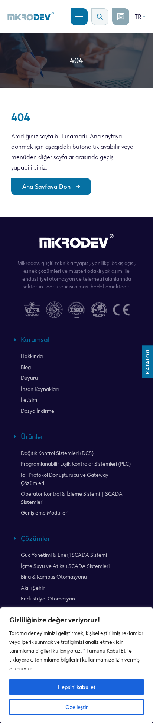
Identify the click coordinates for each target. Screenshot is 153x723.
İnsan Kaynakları (40, 389)
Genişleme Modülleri (44, 512)
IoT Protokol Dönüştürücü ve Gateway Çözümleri (64, 479)
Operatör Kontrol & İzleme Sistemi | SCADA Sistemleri (72, 498)
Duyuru (29, 378)
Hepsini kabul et (76, 687)
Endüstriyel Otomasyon (48, 598)
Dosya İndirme (37, 411)
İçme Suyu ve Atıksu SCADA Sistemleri (65, 566)
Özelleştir (76, 707)
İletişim (29, 399)
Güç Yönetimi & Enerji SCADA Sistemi (64, 555)
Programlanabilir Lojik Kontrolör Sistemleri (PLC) (76, 464)
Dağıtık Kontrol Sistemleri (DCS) (57, 453)
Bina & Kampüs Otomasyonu (54, 576)
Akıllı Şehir (33, 588)
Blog (26, 367)
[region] (76, 665)
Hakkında (32, 356)
